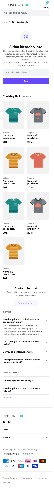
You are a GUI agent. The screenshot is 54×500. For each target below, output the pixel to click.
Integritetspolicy (27, 478)
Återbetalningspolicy (10, 478)
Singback (12, 450)
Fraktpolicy (7, 483)
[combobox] (26, 13)
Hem (5, 22)
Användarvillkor (41, 478)
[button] (4, 5)
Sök (26, 81)
